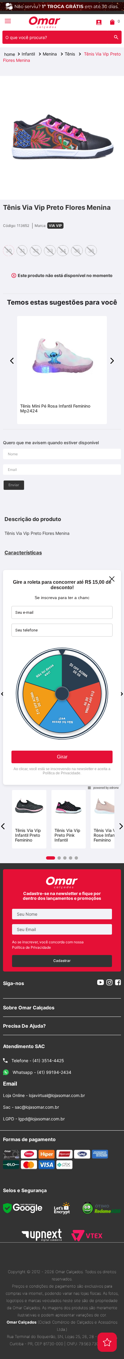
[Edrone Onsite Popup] (62, 679)
